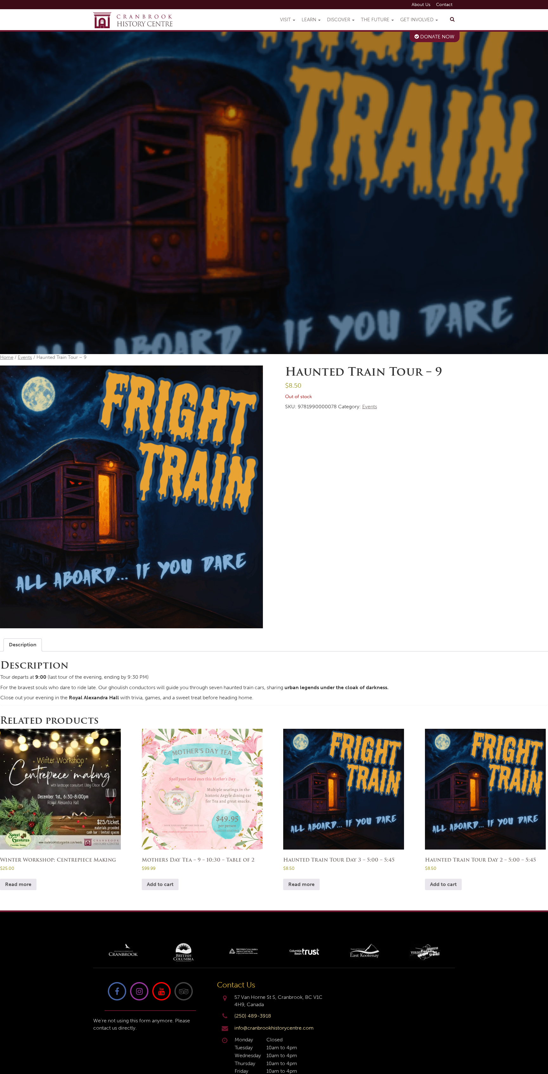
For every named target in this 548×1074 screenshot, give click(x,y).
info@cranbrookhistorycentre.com (274, 1028)
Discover (339, 20)
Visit (286, 20)
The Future (376, 20)
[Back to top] (538, 1050)
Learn (309, 20)
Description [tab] (22, 645)
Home (6, 357)
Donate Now (436, 37)
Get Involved (417, 20)
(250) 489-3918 (252, 1016)
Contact (444, 4)
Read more (18, 884)
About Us (421, 4)
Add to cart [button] (160, 884)
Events (25, 357)
